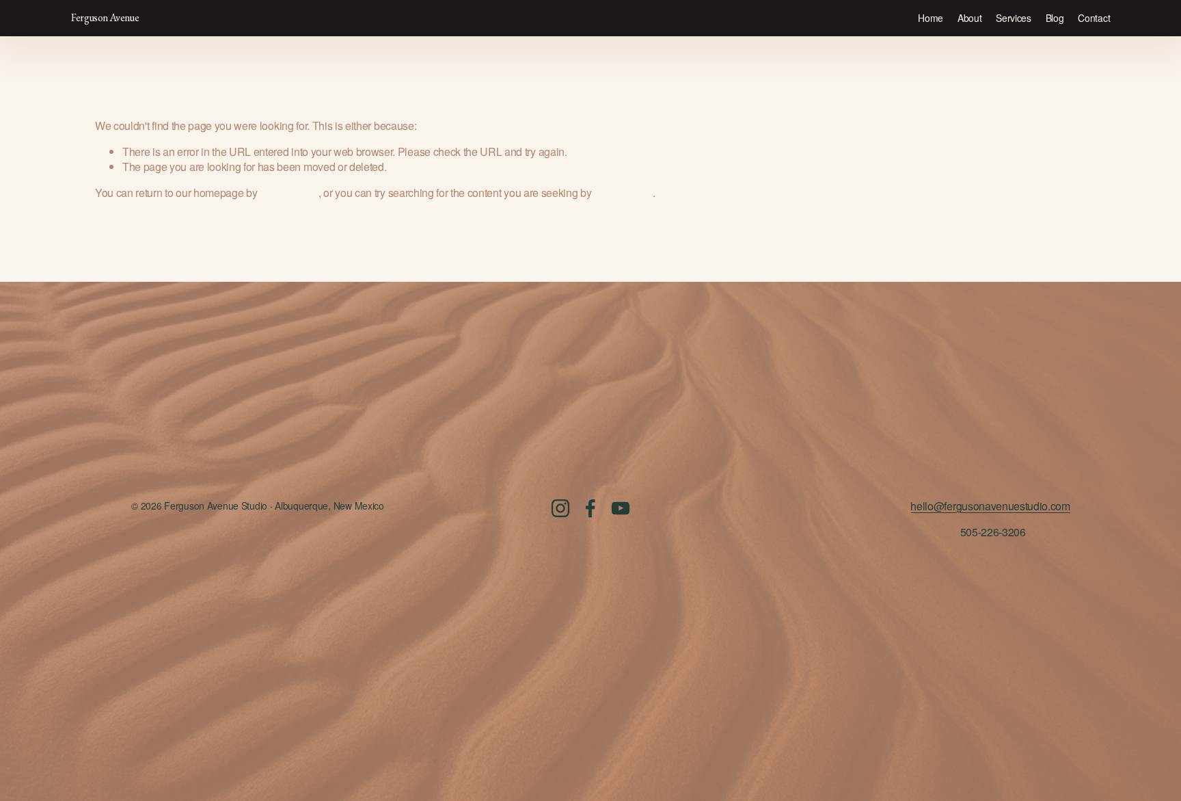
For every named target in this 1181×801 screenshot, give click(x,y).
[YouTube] (620, 508)
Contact (1094, 18)
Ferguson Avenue (105, 17)
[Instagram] (560, 508)
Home (930, 18)
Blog (1055, 18)
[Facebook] (590, 508)
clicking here (289, 192)
